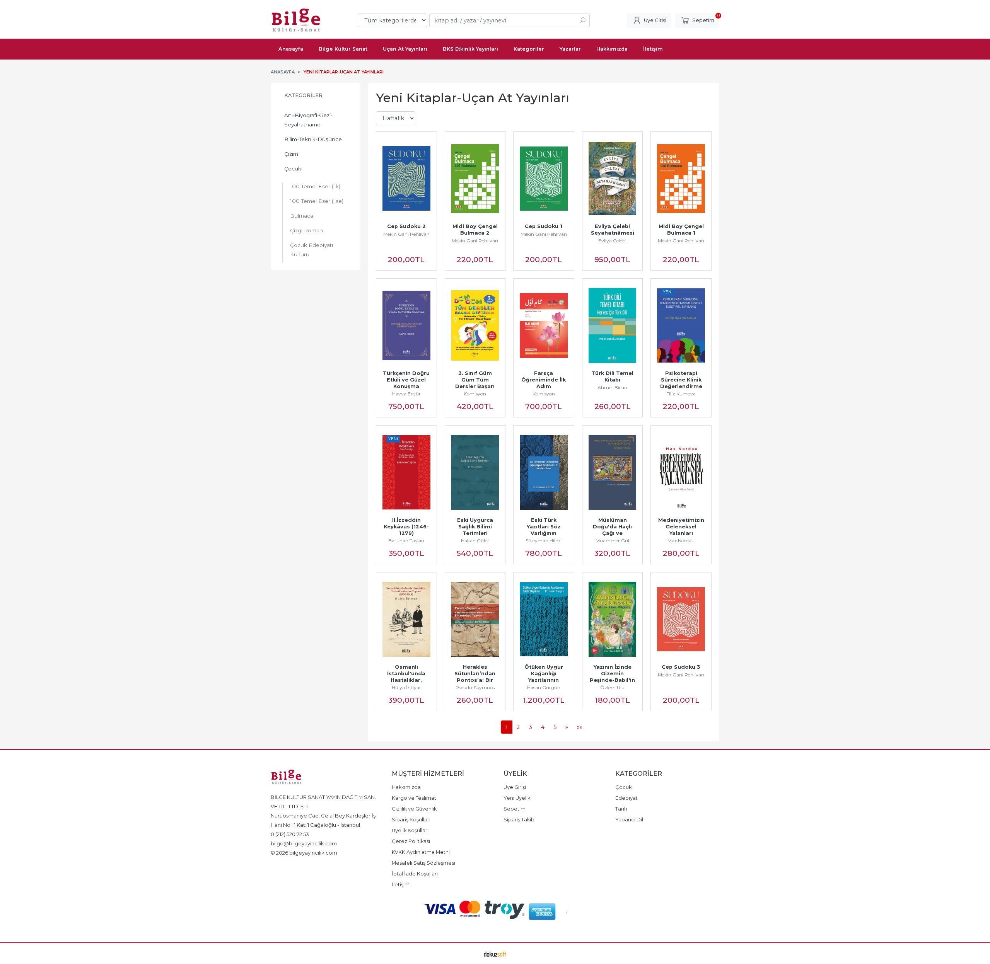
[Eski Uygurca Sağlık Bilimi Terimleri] (475, 472)
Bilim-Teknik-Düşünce (313, 139)
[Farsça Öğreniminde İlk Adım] (544, 325)
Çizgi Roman (306, 230)
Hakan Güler (475, 540)
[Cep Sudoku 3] (681, 619)
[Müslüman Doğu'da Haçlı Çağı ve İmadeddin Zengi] (613, 472)
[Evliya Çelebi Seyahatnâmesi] (613, 178)
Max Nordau (681, 540)
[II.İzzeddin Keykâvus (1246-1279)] (406, 472)
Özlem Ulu (612, 687)
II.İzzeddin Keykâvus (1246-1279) (406, 526)
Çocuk (292, 168)
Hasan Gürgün (543, 687)
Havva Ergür (406, 394)
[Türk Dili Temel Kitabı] (613, 325)
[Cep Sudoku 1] (544, 178)
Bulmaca (301, 216)
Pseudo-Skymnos (475, 687)
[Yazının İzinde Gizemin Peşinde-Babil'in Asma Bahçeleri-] (613, 619)
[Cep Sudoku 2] (406, 178)
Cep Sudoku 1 (543, 226)
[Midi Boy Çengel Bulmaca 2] (475, 178)
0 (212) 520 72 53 (290, 834)
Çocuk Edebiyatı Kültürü (311, 249)
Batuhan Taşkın (406, 540)
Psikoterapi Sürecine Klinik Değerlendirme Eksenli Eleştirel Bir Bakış (682, 386)
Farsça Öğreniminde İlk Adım (544, 379)
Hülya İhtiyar (406, 687)
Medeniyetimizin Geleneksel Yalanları (682, 526)
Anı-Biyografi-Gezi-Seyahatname (308, 120)
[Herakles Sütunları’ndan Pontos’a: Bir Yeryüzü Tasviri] (475, 619)
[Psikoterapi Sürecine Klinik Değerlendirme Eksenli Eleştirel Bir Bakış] (681, 325)
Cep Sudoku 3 (681, 667)
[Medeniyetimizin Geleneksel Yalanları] (681, 472)
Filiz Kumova (681, 394)
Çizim (291, 154)
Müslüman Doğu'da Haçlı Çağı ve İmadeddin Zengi (613, 533)
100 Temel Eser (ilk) (315, 186)
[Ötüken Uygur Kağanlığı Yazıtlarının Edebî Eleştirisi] (544, 619)
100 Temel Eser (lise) (316, 201)
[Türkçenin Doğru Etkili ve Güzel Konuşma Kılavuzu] (406, 325)
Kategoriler (303, 95)
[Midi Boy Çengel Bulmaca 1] (681, 178)
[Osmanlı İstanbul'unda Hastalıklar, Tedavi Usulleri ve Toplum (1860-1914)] (406, 619)
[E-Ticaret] (495, 953)
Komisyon (475, 394)
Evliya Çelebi (612, 241)
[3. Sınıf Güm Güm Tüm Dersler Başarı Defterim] (475, 325)
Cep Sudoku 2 (406, 226)
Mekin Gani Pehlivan (406, 234)
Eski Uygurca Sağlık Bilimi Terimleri (476, 526)
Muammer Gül (612, 540)
